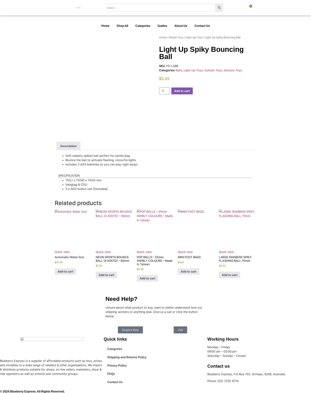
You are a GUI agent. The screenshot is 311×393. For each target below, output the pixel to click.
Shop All (122, 25)
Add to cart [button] (65, 271)
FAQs (111, 373)
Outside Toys (213, 70)
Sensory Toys (233, 70)
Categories (142, 25)
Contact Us (202, 25)
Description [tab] (68, 146)
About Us (180, 25)
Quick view (62, 252)
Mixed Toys (176, 37)
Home (105, 25)
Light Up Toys (194, 37)
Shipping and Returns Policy (127, 357)
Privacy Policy (117, 365)
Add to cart (182, 91)
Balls (179, 70)
